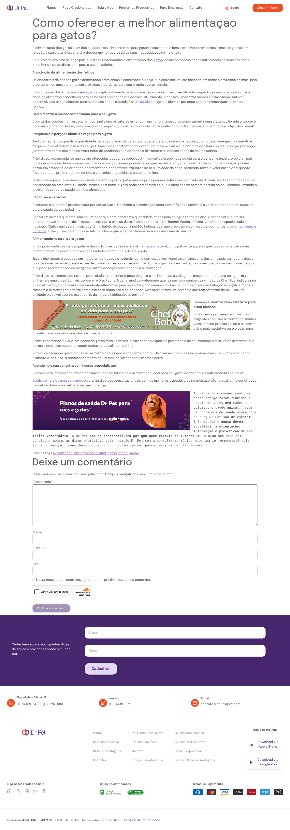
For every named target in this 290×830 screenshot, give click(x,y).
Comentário (43, 482)
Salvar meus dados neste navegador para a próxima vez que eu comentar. (93, 580)
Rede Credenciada (77, 7)
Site (35, 564)
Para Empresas (171, 7)
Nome (38, 532)
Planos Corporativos (188, 751)
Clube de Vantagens (107, 751)
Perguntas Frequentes (136, 7)
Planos (51, 7)
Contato (195, 7)
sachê (134, 453)
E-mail (38, 548)
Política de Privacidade (142, 820)
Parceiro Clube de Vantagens (194, 760)
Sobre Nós (105, 7)
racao (123, 453)
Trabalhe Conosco (144, 742)
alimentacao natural (90, 453)
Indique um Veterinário (147, 760)
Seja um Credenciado (189, 733)
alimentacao (63, 453)
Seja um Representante (190, 742)
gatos (112, 453)
